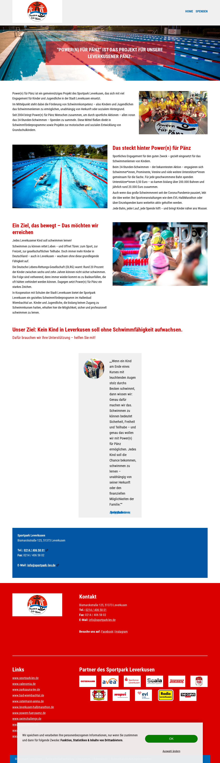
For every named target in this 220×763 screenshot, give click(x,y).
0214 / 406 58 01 (34, 550)
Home (189, 11)
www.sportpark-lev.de (25, 678)
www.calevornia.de (24, 684)
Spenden (202, 11)
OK (171, 738)
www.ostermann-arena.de (28, 701)
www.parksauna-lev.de (26, 689)
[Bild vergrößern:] (173, 112)
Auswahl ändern (171, 751)
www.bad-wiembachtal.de (28, 695)
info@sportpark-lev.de (41, 565)
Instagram (121, 631)
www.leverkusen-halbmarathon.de (33, 707)
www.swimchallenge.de (26, 718)
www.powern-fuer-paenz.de (29, 713)
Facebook (107, 631)
